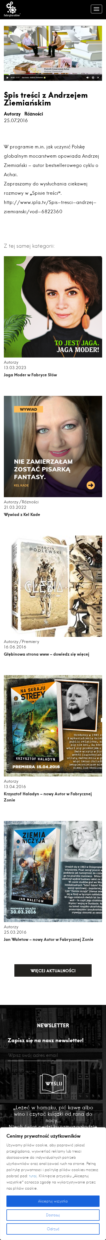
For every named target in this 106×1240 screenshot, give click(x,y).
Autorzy (12, 114)
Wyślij (54, 1084)
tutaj (33, 1176)
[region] (53, 1183)
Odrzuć (53, 1229)
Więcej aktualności (53, 970)
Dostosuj (53, 1215)
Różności (33, 114)
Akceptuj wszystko (53, 1201)
